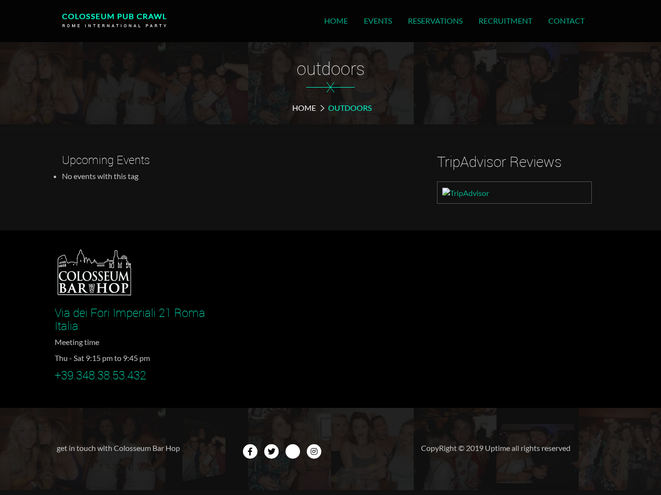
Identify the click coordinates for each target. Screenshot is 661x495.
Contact (566, 20)
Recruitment (505, 20)
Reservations (435, 20)
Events (378, 20)
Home (336, 20)
